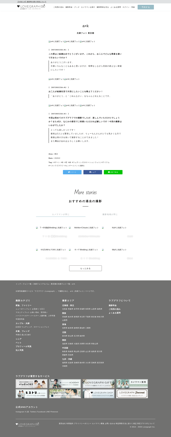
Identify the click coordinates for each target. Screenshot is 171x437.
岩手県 (76, 309)
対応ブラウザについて (146, 423)
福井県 (82, 336)
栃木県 (70, 317)
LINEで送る (114, 172)
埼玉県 (82, 317)
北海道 (64, 309)
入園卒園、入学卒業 (47, 316)
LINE (48, 412)
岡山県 (76, 351)
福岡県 (64, 363)
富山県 (70, 336)
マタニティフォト (23, 312)
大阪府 (76, 344)
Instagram (20, 412)
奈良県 (88, 344)
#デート (57, 162)
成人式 (24, 335)
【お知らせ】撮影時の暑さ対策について (31, 2)
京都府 (70, 344)
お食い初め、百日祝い (39, 312)
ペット (19, 343)
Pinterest (54, 412)
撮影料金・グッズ (72, 7)
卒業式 (18, 335)
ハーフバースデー (23, 316)
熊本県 (82, 363)
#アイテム (106, 162)
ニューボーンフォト (23, 309)
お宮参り (35, 309)
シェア (93, 172)
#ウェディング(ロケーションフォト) (86, 162)
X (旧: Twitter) (31, 412)
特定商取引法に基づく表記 (126, 423)
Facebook (41, 412)
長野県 (64, 328)
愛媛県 (64, 355)
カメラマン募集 (98, 423)
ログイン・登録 (129, 7)
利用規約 (69, 423)
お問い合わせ (110, 423)
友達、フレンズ (23, 331)
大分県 (88, 363)
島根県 (70, 351)
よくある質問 (116, 7)
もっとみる (85, 268)
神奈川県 (100, 317)
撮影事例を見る (103, 7)
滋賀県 (64, 344)
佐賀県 (70, 363)
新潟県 (64, 336)
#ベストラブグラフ (56, 166)
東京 (56, 154)
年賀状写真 (20, 319)
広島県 (82, 351)
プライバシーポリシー (82, 423)
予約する (146, 7)
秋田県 (88, 309)
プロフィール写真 (24, 346)
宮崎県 (93, 363)
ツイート (73, 172)
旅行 (29, 335)
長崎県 (76, 363)
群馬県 (76, 317)
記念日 (18, 327)
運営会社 (62, 423)
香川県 (99, 351)
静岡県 (76, 328)
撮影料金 (113, 305)
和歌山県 (94, 344)
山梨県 (64, 320)
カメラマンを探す (88, 7)
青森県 (70, 309)
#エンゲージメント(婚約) (74, 166)
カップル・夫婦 (23, 323)
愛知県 (82, 328)
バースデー (34, 316)
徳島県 (93, 351)
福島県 (99, 309)
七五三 (42, 309)
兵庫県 (82, 344)
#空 (66, 162)
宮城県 (82, 309)
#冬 (62, 162)
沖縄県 (64, 366)
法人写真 (20, 350)
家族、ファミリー (24, 305)
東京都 (93, 317)
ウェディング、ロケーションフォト (35, 327)
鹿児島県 (100, 363)
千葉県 (88, 317)
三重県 (88, 328)
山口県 (88, 351)
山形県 (93, 309)
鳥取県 (64, 351)
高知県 (70, 355)
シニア (19, 339)
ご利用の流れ (58, 7)
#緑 (69, 162)
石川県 (76, 336)
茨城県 (64, 317)
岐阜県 (70, 328)
